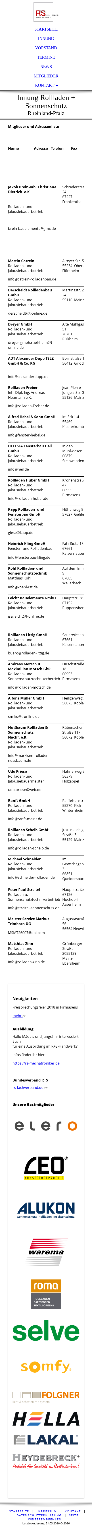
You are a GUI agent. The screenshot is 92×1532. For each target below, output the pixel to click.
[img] (46, 12)
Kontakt (44, 85)
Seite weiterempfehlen (53, 1517)
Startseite (46, 29)
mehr (18, 1015)
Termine (46, 57)
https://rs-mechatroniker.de (36, 1063)
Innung (46, 38)
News (46, 66)
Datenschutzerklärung (39, 1515)
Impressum (47, 1511)
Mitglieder (46, 76)
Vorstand (46, 48)
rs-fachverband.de (28, 1087)
